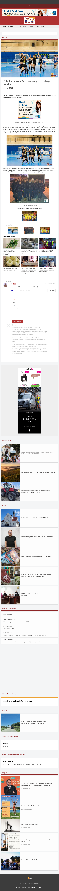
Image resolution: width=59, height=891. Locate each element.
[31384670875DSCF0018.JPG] (13, 231)
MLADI (37, 26)
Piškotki (33, 887)
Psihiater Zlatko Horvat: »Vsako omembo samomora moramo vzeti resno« (37, 537)
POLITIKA (17, 26)
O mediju (18, 887)
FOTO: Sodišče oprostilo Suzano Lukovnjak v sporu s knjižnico (37, 594)
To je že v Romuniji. (8, 628)
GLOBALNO (11, 26)
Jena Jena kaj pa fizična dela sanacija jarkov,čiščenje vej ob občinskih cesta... (25, 642)
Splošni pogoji (26, 887)
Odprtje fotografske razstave (30, 824)
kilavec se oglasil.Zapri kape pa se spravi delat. (16, 622)
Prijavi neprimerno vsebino (25, 290)
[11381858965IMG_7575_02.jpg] (45, 231)
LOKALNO (4, 26)
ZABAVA (42, 26)
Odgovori (51, 290)
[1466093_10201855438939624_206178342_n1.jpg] (29, 231)
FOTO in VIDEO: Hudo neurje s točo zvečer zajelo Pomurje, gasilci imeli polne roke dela (36, 575)
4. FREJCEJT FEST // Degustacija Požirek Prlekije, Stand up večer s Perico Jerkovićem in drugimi (36, 784)
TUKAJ (40, 208)
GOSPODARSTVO (24, 26)
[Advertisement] (29, 669)
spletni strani (16, 133)
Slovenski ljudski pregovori (10, 694)
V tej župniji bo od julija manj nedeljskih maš (34, 518)
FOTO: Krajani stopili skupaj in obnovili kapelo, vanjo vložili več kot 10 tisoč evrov (37, 453)
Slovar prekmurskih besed (10, 736)
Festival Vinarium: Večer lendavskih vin (33, 860)
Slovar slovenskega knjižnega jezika (13, 754)
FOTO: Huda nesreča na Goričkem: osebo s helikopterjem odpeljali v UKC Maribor (34, 722)
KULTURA (32, 26)
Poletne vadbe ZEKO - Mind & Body (32, 806)
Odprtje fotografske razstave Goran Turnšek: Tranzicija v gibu (38, 840)
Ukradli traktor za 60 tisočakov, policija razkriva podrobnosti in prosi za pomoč (35, 491)
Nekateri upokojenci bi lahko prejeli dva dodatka (36, 556)
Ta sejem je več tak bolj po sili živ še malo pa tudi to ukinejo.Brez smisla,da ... (25, 635)
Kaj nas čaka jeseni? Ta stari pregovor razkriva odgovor (38, 472)
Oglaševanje (40, 887)
